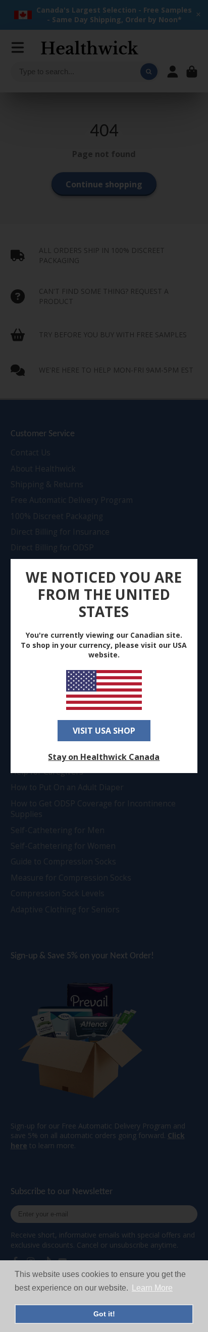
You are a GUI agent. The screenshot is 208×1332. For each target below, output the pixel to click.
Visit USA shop (104, 730)
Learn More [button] (152, 1288)
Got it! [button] (104, 1314)
